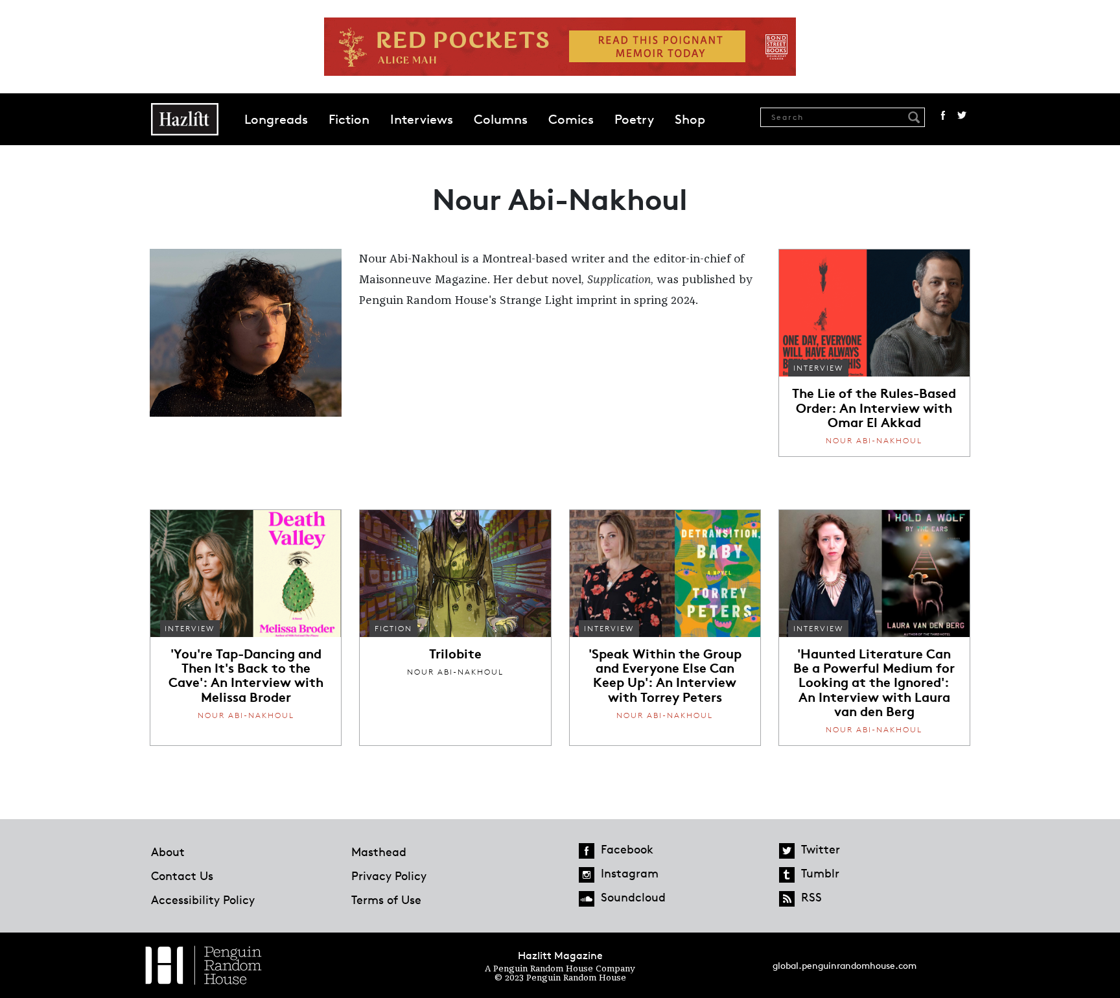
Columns (501, 119)
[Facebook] (586, 851)
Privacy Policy (388, 875)
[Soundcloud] (586, 899)
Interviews (421, 119)
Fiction (349, 119)
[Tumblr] (787, 875)
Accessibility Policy (203, 899)
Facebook (943, 115)
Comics (571, 119)
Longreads (276, 119)
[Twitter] (787, 851)
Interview (818, 368)
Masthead (378, 851)
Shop (690, 119)
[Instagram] (586, 875)
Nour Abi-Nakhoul (874, 440)
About (168, 851)
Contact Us (182, 875)
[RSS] (787, 899)
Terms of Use (386, 899)
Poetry (634, 119)
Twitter (962, 115)
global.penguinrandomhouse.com (844, 965)
